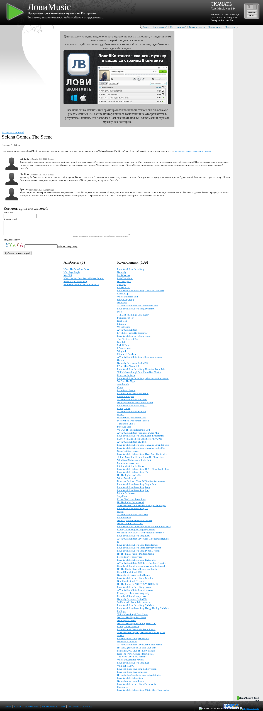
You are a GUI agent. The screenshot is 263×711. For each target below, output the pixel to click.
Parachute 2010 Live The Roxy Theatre (136, 650)
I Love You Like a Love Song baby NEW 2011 (139, 438)
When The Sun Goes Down (76, 269)
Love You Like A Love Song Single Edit (136, 484)
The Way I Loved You (127, 339)
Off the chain (123, 326)
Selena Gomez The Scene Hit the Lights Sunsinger (141, 505)
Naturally (121, 272)
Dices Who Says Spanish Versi (131, 417)
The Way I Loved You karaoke (132, 656)
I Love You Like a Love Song (131, 499)
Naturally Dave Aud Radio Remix (133, 575)
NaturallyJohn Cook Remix (130, 681)
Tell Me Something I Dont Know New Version (139, 372)
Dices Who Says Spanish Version (133, 420)
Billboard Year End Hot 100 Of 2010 (81, 284)
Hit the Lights (124, 281)
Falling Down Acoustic (128, 626)
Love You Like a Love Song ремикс (134, 587)
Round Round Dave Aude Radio (132, 393)
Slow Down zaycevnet (128, 463)
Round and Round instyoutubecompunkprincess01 (142, 566)
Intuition (121, 324)
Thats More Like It (126, 423)
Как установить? (160, 27)
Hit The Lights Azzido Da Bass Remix (135, 553)
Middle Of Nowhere (126, 354)
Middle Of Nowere (126, 493)
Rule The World (125, 278)
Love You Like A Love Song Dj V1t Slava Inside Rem (143, 469)
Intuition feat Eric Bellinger (130, 466)
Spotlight (121, 284)
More (119, 311)
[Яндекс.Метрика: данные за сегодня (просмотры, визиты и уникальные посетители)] (249, 708)
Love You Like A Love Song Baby (133, 487)
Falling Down (123, 408)
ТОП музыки (73, 706)
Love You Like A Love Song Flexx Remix (137, 544)
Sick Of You (123, 345)
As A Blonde (123, 384)
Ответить (51, 159)
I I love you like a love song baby (133, 593)
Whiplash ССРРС (125, 665)
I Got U (120, 414)
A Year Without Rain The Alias (132, 399)
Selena (120, 635)
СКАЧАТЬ (223, 5)
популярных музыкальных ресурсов (192, 151)
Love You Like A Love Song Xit (132, 508)
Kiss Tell (68, 275)
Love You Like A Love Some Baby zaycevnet (139, 547)
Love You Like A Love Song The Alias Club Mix (140, 290)
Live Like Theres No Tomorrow (132, 332)
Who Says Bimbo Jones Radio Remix (135, 402)
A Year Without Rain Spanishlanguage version (139, 357)
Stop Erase (122, 496)
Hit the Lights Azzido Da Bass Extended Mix (139, 675)
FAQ (63, 706)
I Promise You (124, 348)
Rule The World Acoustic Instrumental (135, 653)
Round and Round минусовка (131, 596)
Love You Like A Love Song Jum (133, 490)
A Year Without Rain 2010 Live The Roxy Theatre (141, 563)
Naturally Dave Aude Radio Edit (132, 363)
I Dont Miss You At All (128, 366)
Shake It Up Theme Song (75, 281)
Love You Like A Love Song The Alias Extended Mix (143, 444)
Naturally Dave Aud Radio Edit (132, 599)
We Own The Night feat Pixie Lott (133, 429)
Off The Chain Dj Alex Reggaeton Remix (137, 569)
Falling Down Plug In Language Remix (136, 529)
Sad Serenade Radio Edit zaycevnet (134, 602)
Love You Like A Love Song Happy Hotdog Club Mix (143, 608)
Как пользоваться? (178, 27)
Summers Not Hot (125, 317)
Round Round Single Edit (129, 572)
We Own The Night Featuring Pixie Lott (136, 623)
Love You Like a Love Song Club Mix (135, 605)
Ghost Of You (123, 287)
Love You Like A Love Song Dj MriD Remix (138, 550)
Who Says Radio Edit (127, 296)
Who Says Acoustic (126, 620)
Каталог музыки (215, 27)
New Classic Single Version (130, 581)
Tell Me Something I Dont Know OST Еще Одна (140, 457)
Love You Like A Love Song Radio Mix (136, 560)
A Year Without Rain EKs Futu (132, 441)
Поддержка (230, 27)
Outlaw (120, 360)
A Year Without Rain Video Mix (132, 514)
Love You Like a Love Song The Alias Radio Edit (141, 369)
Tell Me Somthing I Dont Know (132, 614)
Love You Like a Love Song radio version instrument (143, 378)
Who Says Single (72, 272)
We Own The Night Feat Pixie (131, 617)
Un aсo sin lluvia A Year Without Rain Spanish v (140, 532)
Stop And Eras (124, 426)
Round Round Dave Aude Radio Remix (136, 629)
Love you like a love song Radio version (137, 668)
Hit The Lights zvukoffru (129, 475)
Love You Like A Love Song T (132, 405)
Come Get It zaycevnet (128, 451)
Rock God (122, 320)
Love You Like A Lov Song (130, 678)
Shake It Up (122, 293)
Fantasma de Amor (126, 375)
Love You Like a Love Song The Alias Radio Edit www (144, 526)
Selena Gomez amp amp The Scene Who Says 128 (141, 632)
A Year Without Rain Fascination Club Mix (138, 432)
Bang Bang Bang (125, 299)
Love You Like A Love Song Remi (133, 535)
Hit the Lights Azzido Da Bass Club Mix (136, 647)
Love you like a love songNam (132, 672)
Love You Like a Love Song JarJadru (135, 578)
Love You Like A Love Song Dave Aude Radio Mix (142, 454)
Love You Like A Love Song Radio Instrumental (140, 435)
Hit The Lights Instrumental (130, 502)
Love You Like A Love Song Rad (133, 662)
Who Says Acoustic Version (130, 659)
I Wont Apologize (125, 396)
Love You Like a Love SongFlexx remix (136, 684)
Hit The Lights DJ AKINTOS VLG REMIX (137, 584)
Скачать (17, 706)
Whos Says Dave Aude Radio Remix (134, 520)
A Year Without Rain (127, 329)
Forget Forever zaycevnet (129, 556)
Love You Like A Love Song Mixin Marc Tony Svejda (143, 690)
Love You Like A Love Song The (133, 472)
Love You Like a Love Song (130, 269)
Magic (120, 511)
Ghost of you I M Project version (133, 638)
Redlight (121, 611)
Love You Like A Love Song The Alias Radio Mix (141, 448)
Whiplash (121, 351)
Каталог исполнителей (13, 132)
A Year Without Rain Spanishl (131, 411)
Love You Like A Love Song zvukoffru (136, 308)
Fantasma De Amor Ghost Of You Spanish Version (141, 481)
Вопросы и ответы (197, 27)
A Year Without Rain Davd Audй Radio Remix (139, 644)
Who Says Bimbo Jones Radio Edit (134, 460)
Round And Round (126, 390)
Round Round (124, 517)
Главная (146, 27)
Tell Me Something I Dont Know (133, 314)
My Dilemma (123, 275)
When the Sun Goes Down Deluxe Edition (84, 278)
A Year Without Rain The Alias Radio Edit (137, 305)
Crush (120, 387)
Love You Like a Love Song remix (133, 336)
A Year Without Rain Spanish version (135, 590)
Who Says (122, 302)
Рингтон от (122, 687)
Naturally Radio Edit (127, 641)
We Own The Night (126, 381)
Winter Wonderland (126, 478)
